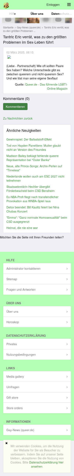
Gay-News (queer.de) (29, 27)
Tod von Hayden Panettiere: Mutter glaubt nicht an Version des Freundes (33, 147)
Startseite (8, 27)
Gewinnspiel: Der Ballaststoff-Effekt (29, 139)
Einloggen (53, 4)
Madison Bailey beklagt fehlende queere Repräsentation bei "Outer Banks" (32, 158)
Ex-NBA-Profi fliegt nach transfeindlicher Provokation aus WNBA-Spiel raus (32, 199)
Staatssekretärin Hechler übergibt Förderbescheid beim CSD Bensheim (30, 189)
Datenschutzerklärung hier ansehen (46, 464)
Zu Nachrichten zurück (17, 118)
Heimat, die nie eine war (22, 228)
